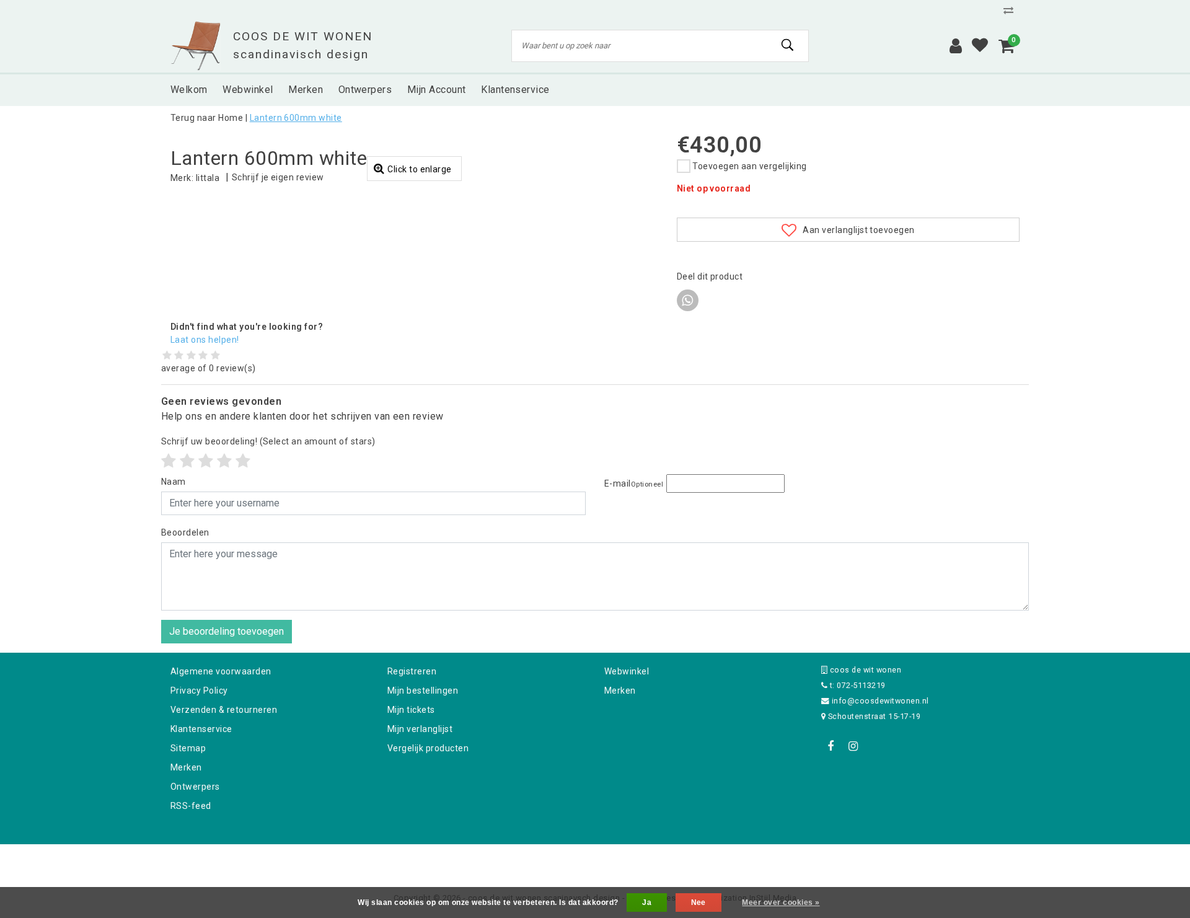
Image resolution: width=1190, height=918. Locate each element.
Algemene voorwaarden (220, 671)
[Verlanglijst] (980, 46)
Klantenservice (201, 729)
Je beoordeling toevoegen (226, 631)
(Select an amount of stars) (268, 441)
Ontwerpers (195, 787)
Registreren (411, 671)
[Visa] (636, 861)
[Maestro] (675, 861)
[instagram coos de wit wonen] (853, 746)
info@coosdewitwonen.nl (880, 700)
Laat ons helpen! (204, 340)
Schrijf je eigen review (278, 177)
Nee (698, 902)
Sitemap (188, 748)
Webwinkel (626, 671)
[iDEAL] (556, 861)
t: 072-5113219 (856, 685)
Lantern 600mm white (296, 118)
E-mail (633, 483)
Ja (646, 902)
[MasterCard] (596, 861)
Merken (186, 767)
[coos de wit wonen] (195, 46)
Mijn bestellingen (422, 690)
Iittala (207, 178)
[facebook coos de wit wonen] (830, 746)
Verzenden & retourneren (223, 710)
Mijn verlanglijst (419, 729)
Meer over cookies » (780, 902)
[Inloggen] (956, 46)
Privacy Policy (199, 690)
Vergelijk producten (428, 748)
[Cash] (516, 861)
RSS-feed (190, 806)
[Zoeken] (787, 45)
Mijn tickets (411, 710)
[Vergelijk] (1011, 10)
